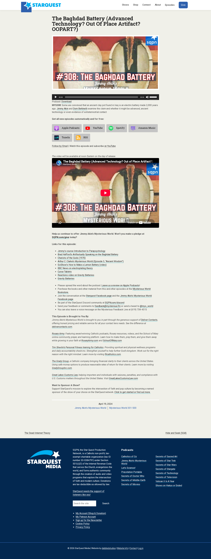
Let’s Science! (128, 468)
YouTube (98, 127)
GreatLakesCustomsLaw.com (123, 378)
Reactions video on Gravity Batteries (76, 275)
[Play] (55, 97)
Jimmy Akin (62, 108)
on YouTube (110, 146)
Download (66, 101)
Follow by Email (60, 146)
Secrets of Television (166, 477)
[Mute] (147, 97)
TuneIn (66, 137)
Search (105, 503)
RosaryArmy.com (89, 340)
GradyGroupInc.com (62, 368)
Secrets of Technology (167, 473)
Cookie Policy (83, 523)
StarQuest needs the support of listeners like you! (88, 493)
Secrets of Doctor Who (132, 476)
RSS (85, 137)
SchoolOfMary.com (112, 340)
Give (183, 5)
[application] (105, 97)
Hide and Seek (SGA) (175, 433)
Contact (133, 548)
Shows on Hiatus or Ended (169, 485)
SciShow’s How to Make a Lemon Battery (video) (82, 264)
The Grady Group (60, 361)
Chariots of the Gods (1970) (72, 258)
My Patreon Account (86, 516)
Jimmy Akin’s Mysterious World (133, 462)
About (158, 4)
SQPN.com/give (60, 237)
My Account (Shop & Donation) (91, 513)
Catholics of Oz (129, 456)
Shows (125, 4)
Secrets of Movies (130, 484)
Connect (146, 4)
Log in (140, 548)
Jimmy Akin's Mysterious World (90, 408)
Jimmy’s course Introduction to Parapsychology (81, 251)
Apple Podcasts (70, 127)
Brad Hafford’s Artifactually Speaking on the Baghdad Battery (88, 254)
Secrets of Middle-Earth (133, 480)
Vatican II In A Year (165, 481)
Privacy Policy (83, 527)
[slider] (154, 96)
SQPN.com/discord (114, 302)
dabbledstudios (109, 548)
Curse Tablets (65, 271)
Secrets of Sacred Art (166, 456)
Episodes (170, 5)
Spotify (120, 127)
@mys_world (146, 306)
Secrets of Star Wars (166, 464)
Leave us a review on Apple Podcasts (120, 285)
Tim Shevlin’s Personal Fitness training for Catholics (77, 347)
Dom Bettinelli (80, 108)
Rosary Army (58, 333)
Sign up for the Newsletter (89, 520)
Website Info (122, 548)
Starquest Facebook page (99, 295)
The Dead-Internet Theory (37, 433)
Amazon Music (146, 127)
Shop (135, 4)
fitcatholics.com (113, 354)
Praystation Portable (131, 472)
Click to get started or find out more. (132, 392)
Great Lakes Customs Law (65, 375)
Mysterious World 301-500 (122, 408)
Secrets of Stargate (165, 469)
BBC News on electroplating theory (75, 268)
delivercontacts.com (62, 326)
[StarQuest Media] (41, 5)
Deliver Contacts (149, 320)
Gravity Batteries (66, 278)
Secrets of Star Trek (166, 460)
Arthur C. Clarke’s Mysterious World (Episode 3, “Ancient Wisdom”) (91, 261)
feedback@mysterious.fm (108, 306)
